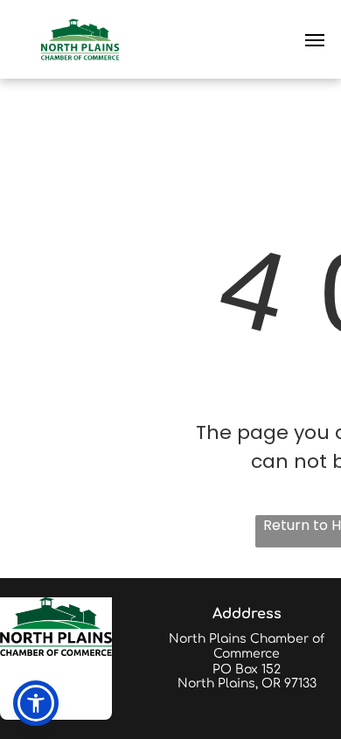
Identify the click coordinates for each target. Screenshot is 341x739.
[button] (35, 703)
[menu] (314, 40)
